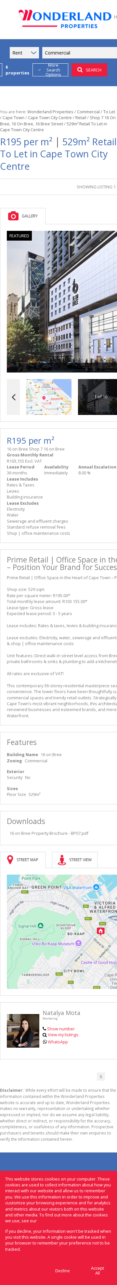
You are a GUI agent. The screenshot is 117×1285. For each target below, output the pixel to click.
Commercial (88, 112)
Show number (61, 1029)
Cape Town (13, 117)
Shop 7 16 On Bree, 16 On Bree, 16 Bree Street (58, 120)
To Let (109, 112)
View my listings (63, 1035)
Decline (62, 1271)
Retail (80, 117)
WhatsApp (58, 1042)
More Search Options (53, 69)
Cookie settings (24, 1270)
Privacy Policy (50, 1221)
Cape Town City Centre (50, 117)
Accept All (97, 1270)
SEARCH (93, 70)
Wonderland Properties (50, 112)
